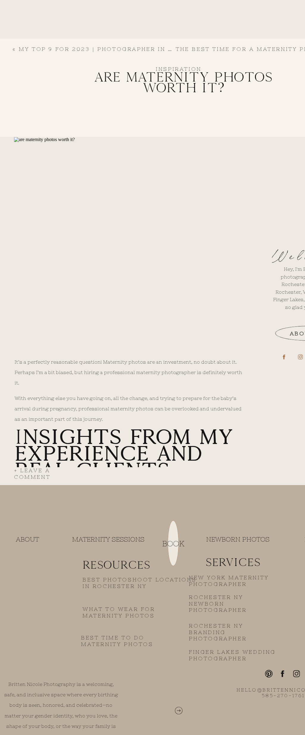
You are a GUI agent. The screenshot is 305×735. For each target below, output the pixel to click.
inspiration (179, 69)
